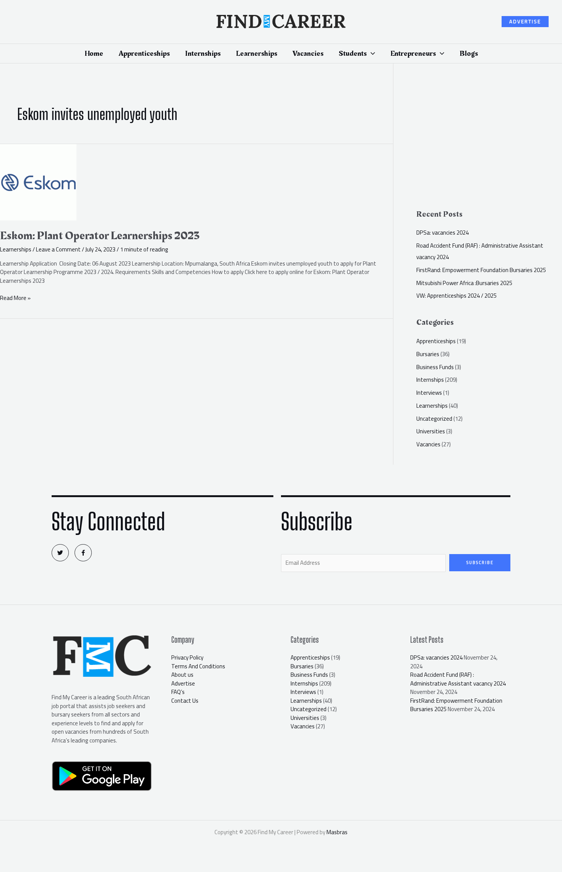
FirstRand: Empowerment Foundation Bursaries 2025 (481, 270)
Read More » (15, 298)
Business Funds (435, 367)
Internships (430, 379)
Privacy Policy (187, 657)
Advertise (183, 683)
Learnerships (15, 249)
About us (182, 674)
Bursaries (427, 354)
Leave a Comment (58, 249)
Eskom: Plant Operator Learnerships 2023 (100, 235)
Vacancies (428, 444)
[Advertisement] (489, 139)
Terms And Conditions (198, 666)
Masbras (337, 832)
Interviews (429, 392)
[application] (371, 53)
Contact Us (184, 700)
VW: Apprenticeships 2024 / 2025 (456, 295)
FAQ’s (178, 691)
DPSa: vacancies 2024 (442, 232)
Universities (430, 431)
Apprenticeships (436, 341)
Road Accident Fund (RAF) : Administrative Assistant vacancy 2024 (458, 679)
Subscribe (480, 562)
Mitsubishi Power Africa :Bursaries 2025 (464, 283)
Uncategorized (434, 418)
